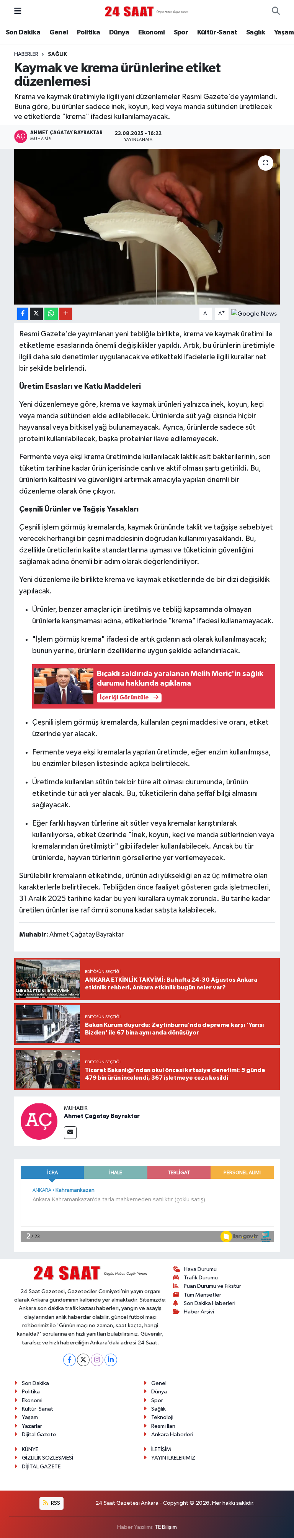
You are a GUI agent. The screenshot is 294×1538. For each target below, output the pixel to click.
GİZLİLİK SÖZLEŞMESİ (47, 1458)
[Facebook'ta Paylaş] (22, 314)
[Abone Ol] (254, 313)
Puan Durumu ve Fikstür (212, 1286)
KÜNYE (30, 1449)
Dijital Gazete (39, 1434)
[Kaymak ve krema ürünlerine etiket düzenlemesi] (147, 227)
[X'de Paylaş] (36, 314)
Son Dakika (23, 32)
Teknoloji (162, 1417)
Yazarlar (32, 1426)
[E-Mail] (70, 1132)
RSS (55, 1503)
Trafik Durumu (201, 1278)
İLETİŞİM (161, 1449)
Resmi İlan (163, 1426)
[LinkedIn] (111, 1360)
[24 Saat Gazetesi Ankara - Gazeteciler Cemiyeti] (147, 11)
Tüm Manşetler (202, 1295)
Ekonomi (151, 32)
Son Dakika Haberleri (209, 1303)
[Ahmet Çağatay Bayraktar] (39, 1121)
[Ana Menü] (17, 11)
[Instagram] (97, 1360)
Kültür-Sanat (217, 32)
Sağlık (255, 32)
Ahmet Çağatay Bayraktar (102, 1116)
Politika (88, 32)
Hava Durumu (200, 1269)
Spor (181, 32)
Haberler (26, 54)
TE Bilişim (166, 1527)
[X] (83, 1360)
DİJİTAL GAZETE (41, 1467)
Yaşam (284, 32)
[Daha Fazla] (65, 314)
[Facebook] (69, 1360)
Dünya (119, 32)
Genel (58, 32)
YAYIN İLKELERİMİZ (173, 1458)
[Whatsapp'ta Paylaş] (51, 314)
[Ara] (276, 11)
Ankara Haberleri (172, 1434)
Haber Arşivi (199, 1312)
